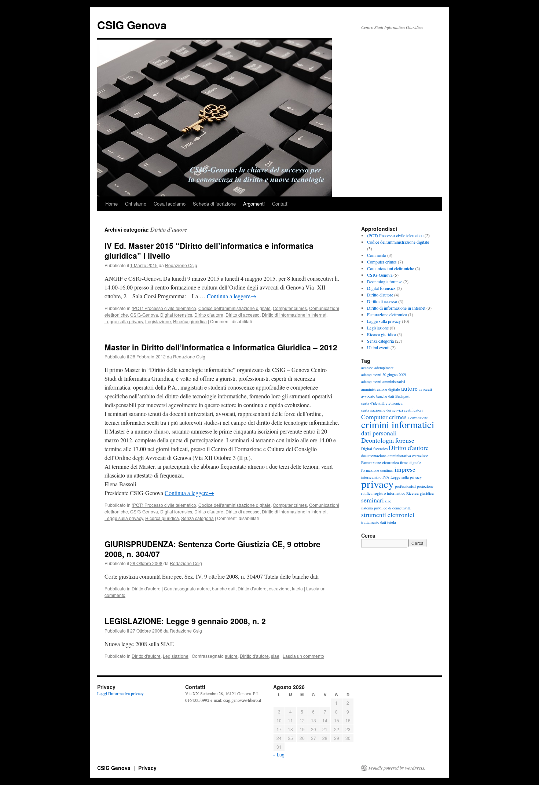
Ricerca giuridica (190, 321)
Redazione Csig (181, 265)
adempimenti (384, 367)
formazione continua (377, 470)
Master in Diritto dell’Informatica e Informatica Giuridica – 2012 (220, 347)
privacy (377, 483)
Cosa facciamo (170, 203)
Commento (376, 255)
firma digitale (410, 462)
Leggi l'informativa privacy (120, 693)
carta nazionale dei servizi (382, 410)
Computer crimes (290, 308)
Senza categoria (197, 518)
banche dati (223, 588)
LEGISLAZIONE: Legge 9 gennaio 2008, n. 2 (185, 620)
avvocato (368, 396)
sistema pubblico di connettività (386, 508)
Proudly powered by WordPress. (396, 768)
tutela (297, 588)
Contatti (280, 203)
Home (111, 203)
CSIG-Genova (144, 315)
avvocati (425, 389)
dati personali (379, 432)
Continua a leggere (231, 296)
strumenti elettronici (387, 514)
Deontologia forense (384, 281)
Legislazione (158, 321)
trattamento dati (373, 522)
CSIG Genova (132, 25)
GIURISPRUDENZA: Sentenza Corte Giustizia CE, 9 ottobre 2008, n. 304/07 (212, 548)
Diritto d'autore (208, 315)
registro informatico (389, 493)
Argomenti (254, 203)
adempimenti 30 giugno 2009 (383, 374)
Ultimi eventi (378, 347)
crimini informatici (397, 424)
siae (275, 656)
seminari (372, 499)
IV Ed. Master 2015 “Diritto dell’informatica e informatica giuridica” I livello (209, 250)
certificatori (413, 410)
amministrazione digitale (380, 389)
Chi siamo (135, 203)
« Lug (279, 754)
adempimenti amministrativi (383, 381)
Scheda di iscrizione (214, 203)
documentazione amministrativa (386, 455)
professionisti (405, 486)
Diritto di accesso (242, 315)
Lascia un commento (303, 656)
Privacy (147, 767)
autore (203, 588)
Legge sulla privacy (123, 321)
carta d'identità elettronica (382, 403)
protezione (425, 486)
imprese (405, 469)
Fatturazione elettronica (387, 314)
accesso (367, 367)
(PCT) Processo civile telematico (164, 308)
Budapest (402, 396)
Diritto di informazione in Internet (294, 315)
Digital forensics (176, 315)
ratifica (367, 493)
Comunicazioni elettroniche (390, 268)
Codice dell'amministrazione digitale (234, 308)
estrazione (279, 588)
